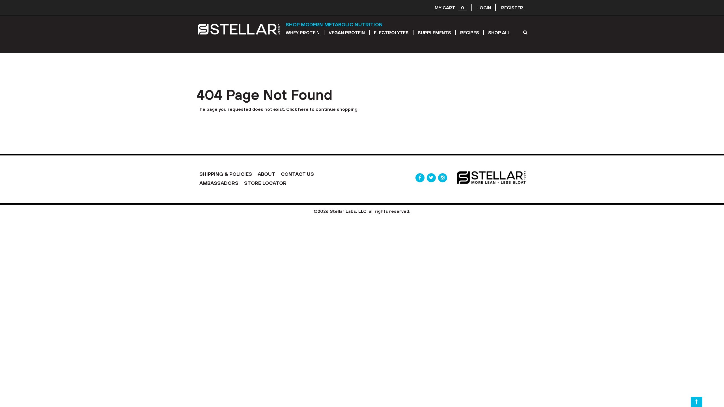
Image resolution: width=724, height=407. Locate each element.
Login (484, 7)
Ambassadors (218, 183)
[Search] (525, 32)
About (266, 174)
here (303, 109)
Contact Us (297, 174)
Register (512, 7)
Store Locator (265, 183)
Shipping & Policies (225, 174)
